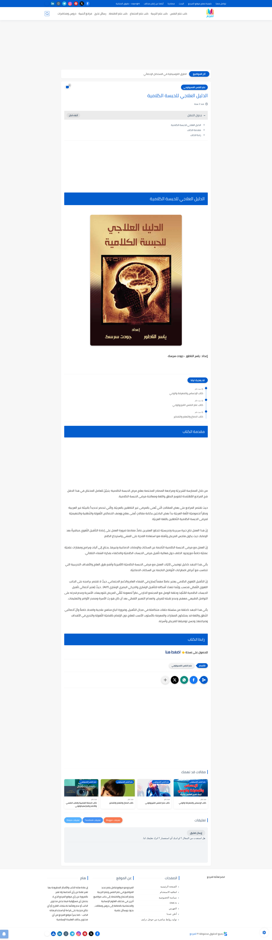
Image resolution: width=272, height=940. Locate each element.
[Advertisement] (136, 45)
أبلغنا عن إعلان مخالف (154, 4)
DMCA (173, 903)
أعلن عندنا (172, 914)
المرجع (193, 933)
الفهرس (173, 908)
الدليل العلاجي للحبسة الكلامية (186, 125)
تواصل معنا (221, 4)
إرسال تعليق (196, 833)
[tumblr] (58, 3)
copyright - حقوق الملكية (128, 4)
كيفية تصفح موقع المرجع (200, 4)
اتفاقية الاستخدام (168, 892)
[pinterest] (76, 3)
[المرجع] (210, 13)
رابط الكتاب (195, 135)
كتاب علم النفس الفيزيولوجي (188, 405)
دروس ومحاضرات (67, 13)
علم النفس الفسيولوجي (194, 87)
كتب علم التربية (159, 13)
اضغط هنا (173, 651)
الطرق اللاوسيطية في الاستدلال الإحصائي (165, 74)
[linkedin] (53, 3)
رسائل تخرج (100, 13)
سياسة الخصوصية (168, 897)
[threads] (47, 3)
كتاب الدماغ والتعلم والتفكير (188, 417)
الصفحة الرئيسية (168, 886)
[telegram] (64, 3)
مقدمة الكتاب (194, 130)
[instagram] (70, 3)
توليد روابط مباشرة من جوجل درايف (159, 919)
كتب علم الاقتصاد (118, 13)
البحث (181, 4)
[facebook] (87, 3)
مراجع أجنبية (85, 13)
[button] (194, 680)
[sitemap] (53, 933)
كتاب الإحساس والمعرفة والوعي (186, 393)
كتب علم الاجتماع (139, 13)
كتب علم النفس (178, 13)
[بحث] (47, 13)
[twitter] (82, 3)
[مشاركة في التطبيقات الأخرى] (165, 680)
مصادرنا (171, 4)
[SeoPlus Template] (225, 934)
